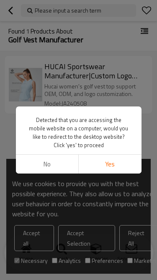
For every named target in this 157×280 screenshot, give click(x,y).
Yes (110, 164)
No (47, 164)
